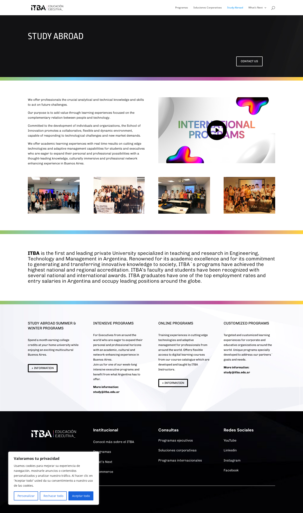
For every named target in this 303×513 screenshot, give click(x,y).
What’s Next (255, 7)
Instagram (232, 460)
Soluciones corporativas (177, 450)
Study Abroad (235, 7)
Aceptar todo (81, 496)
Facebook (231, 470)
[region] (53, 478)
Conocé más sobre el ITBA (113, 442)
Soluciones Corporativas (207, 7)
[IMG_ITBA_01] (54, 212)
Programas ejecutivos (175, 440)
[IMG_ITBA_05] (184, 212)
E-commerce (103, 472)
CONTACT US (249, 61)
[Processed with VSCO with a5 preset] (119, 212)
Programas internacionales (180, 460)
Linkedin (230, 450)
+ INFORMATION (43, 368)
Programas (181, 7)
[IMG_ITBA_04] (249, 212)
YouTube (230, 440)
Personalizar (26, 496)
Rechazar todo (53, 496)
